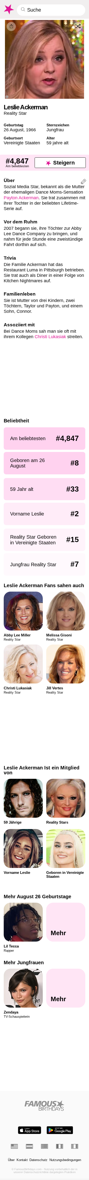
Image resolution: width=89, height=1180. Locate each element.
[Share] (11, 26)
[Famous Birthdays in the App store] (29, 1130)
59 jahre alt (57, 142)
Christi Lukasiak (50, 336)
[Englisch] (14, 1146)
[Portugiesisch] (44, 1146)
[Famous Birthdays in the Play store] (60, 1130)
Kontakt (22, 1160)
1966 (31, 129)
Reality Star (15, 113)
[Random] (77, 26)
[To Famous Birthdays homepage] (8, 9)
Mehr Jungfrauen (24, 962)
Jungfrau (55, 129)
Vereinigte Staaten (22, 142)
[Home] (44, 1105)
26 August (13, 129)
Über (11, 1160)
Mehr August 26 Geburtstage (37, 896)
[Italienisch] (74, 1146)
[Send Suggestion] (83, 182)
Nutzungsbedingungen (65, 1160)
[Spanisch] (29, 1146)
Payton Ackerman (21, 197)
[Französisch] (59, 1146)
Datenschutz (38, 1160)
